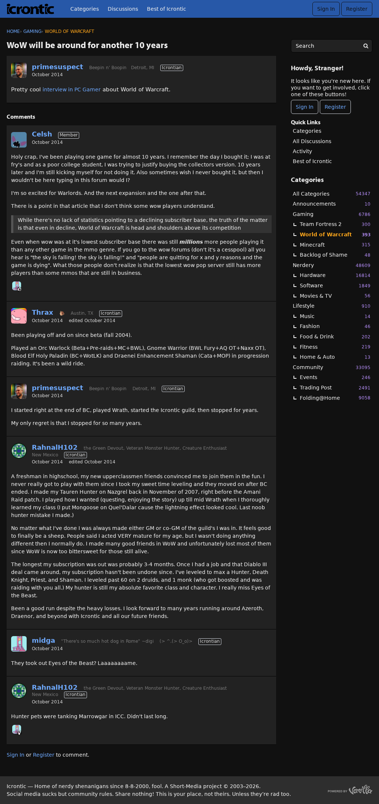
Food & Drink (335, 336)
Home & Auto (335, 357)
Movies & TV (335, 296)
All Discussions (312, 141)
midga (43, 640)
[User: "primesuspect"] (19, 70)
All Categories (331, 194)
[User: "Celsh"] (19, 140)
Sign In (326, 9)
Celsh (42, 134)
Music (335, 316)
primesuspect (57, 67)
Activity (302, 151)
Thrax (42, 312)
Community (331, 367)
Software (335, 285)
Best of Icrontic (166, 9)
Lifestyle (331, 306)
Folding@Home (335, 398)
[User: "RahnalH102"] (19, 451)
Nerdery (331, 265)
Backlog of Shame (335, 255)
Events (335, 377)
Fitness (335, 347)
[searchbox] (331, 46)
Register (357, 9)
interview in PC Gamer (72, 89)
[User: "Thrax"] (19, 316)
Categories (84, 9)
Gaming (331, 214)
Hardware (335, 275)
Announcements (331, 204)
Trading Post (335, 388)
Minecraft (335, 245)
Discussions (123, 9)
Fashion (335, 326)
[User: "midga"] (16, 285)
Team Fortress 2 (335, 224)
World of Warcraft (335, 234)
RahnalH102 (55, 447)
